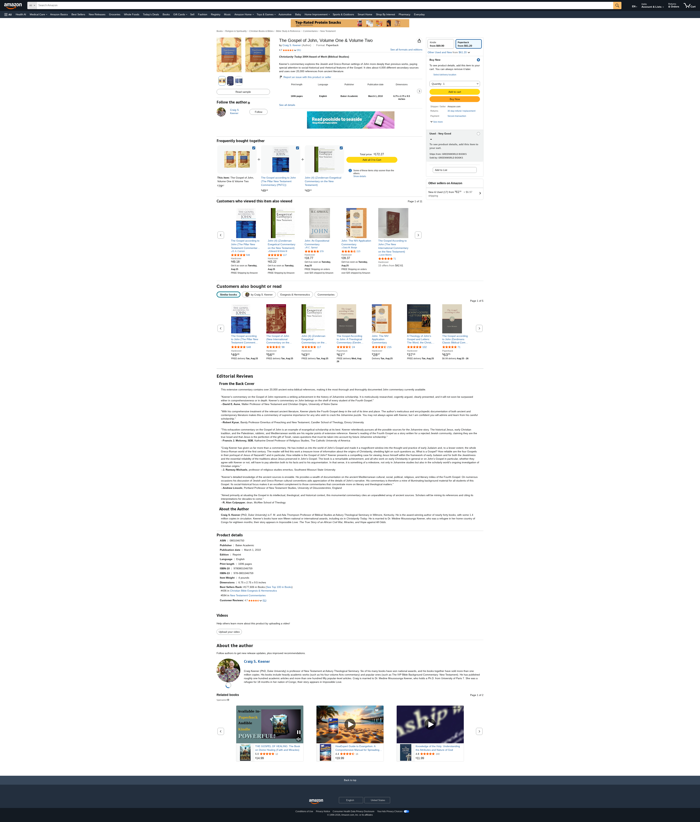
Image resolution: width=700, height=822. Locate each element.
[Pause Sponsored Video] (299, 732)
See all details (287, 104)
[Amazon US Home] (316, 801)
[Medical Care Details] (46, 14)
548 (248, 347)
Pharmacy (404, 14)
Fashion (202, 14)
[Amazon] (13, 5)
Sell (192, 14)
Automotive (285, 14)
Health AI (21, 14)
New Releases (97, 14)
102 (424, 347)
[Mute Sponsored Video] (299, 739)
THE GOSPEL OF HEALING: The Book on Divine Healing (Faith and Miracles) (277, 748)
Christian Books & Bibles (261, 31)
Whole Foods (131, 14)
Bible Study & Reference (288, 31)
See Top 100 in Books (279, 587)
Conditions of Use (304, 811)
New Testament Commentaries (248, 595)
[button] (8, 14)
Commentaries (310, 31)
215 (389, 347)
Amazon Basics (59, 14)
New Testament (328, 31)
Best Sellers (78, 14)
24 (353, 347)
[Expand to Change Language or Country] (360, 800)
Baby (298, 14)
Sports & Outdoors (343, 14)
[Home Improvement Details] (329, 14)
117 (319, 347)
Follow (258, 111)
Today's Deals (151, 14)
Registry (215, 14)
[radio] (441, 43)
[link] (280, 159)
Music (227, 14)
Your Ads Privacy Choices (389, 811)
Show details (359, 176)
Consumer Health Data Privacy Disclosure (353, 811)
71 (459, 347)
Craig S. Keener (292, 45)
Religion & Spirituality (236, 31)
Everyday (419, 14)
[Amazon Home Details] (253, 14)
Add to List (441, 170)
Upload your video (229, 631)
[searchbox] (325, 5)
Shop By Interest (385, 14)
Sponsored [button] (222, 700)
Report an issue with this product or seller (307, 77)
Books (166, 14)
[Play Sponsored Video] (350, 724)
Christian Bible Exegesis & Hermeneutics (253, 590)
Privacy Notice (323, 811)
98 (283, 347)
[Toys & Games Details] (275, 14)
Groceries (114, 14)
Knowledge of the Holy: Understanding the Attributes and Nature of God (438, 748)
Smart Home (365, 14)
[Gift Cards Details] (186, 14)
